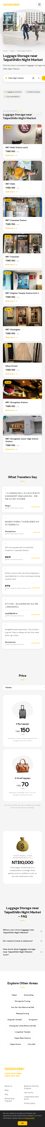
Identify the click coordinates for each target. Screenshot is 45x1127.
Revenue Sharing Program (31, 1087)
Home (5, 51)
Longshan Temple (22, 1032)
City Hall (31, 1044)
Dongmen (33, 1019)
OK (22, 1123)
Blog (6, 1090)
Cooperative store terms (31, 1098)
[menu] (39, 4)
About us (8, 1086)
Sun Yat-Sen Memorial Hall (22, 1007)
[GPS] (33, 78)
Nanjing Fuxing (22, 1013)
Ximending (29, 995)
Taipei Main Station (22, 1038)
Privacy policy (29, 1118)
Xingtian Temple (15, 1019)
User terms (28, 1092)
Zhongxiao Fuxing (22, 1001)
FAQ (6, 1094)
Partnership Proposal (9, 1099)
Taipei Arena (15, 1044)
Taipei (12, 51)
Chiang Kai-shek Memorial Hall (22, 1026)
